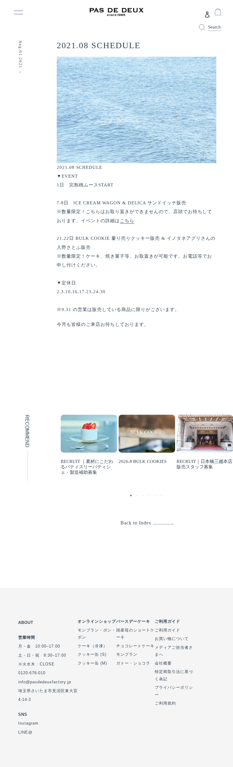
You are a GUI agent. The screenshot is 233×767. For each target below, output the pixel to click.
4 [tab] (149, 496)
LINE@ (25, 732)
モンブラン (126, 654)
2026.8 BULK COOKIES (143, 461)
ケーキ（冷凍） (92, 646)
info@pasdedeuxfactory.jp (44, 682)
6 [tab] (162, 496)
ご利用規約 (165, 703)
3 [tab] (143, 496)
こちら (127, 220)
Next (223, 435)
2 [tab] (137, 496)
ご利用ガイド (167, 630)
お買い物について (172, 638)
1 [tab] (131, 496)
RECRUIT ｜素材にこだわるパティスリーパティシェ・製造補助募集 (87, 467)
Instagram (28, 723)
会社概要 (163, 663)
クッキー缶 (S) (92, 654)
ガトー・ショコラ (133, 663)
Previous (64, 435)
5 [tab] (155, 496)
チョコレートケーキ (135, 646)
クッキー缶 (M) (92, 663)
